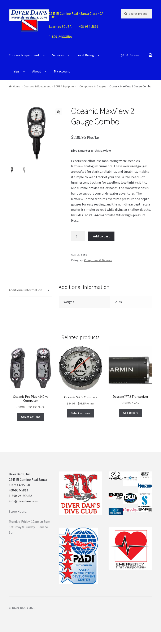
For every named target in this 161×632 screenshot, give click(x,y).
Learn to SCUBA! (60, 26)
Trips (15, 71)
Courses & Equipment (24, 55)
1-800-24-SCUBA (20, 496)
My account (62, 71)
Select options (30, 417)
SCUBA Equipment (65, 86)
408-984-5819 (18, 490)
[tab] (30, 290)
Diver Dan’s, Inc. (20, 474)
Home (16, 86)
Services (58, 55)
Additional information (25, 290)
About (36, 71)
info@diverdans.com (23, 501)
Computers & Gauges (92, 86)
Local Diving (85, 55)
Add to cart (101, 236)
